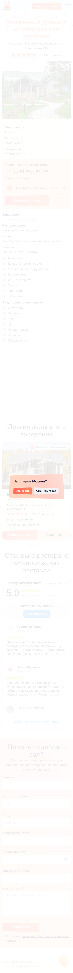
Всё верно (23, 490)
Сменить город (46, 490)
